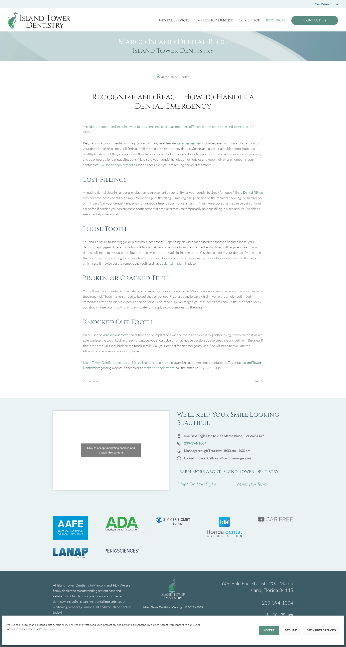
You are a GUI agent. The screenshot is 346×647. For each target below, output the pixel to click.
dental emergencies (186, 143)
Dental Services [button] (174, 20)
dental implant (174, 263)
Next (257, 381)
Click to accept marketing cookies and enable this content (111, 450)
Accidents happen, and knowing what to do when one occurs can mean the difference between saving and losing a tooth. (168, 126)
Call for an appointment (116, 165)
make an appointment (159, 368)
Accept (269, 630)
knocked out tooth (115, 335)
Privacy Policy (47, 629)
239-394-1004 (195, 443)
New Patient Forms (326, 4)
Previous (91, 381)
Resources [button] (275, 20)
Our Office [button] (249, 20)
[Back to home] (39, 20)
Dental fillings (253, 192)
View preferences (321, 630)
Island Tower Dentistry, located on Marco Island (116, 362)
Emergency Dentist (214, 20)
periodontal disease (217, 258)
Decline (291, 630)
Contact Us (314, 20)
